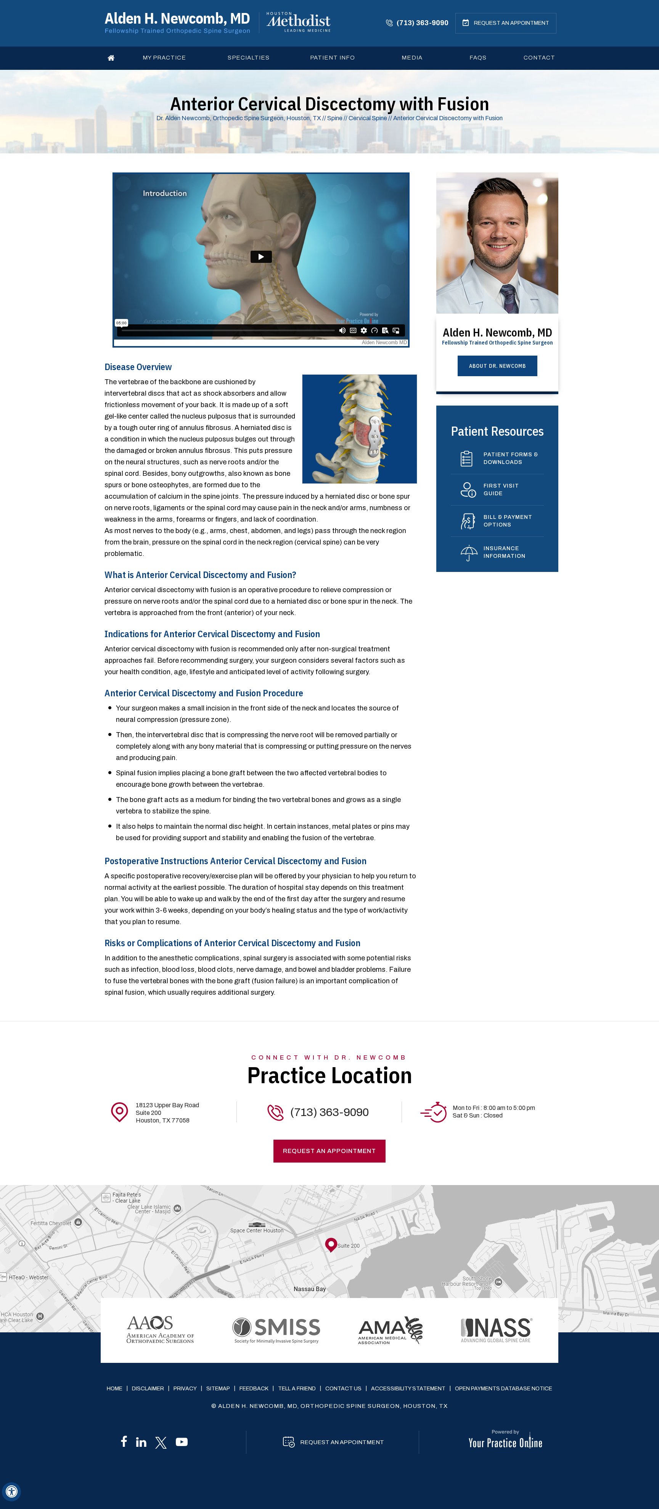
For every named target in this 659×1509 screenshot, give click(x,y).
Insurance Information (505, 552)
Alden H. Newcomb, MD (497, 335)
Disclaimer (148, 1388)
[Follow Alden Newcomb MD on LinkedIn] (141, 1444)
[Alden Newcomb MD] (177, 22)
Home (114, 1388)
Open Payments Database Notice (503, 1388)
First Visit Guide (501, 489)
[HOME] (111, 58)
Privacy (185, 1388)
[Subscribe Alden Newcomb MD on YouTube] (182, 1444)
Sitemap (218, 1388)
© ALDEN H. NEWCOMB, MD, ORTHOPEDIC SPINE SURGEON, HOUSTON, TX (329, 1406)
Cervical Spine (368, 118)
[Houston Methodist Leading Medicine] (298, 21)
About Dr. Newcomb (497, 365)
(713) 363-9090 (422, 23)
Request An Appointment (511, 23)
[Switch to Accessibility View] (11, 1491)
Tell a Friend (297, 1388)
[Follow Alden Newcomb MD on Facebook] (124, 1444)
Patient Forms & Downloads (511, 458)
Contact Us (343, 1388)
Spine (334, 118)
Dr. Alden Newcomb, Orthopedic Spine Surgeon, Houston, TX (238, 118)
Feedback (253, 1388)
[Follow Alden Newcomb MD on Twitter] (161, 1443)
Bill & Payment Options (508, 521)
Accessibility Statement (408, 1388)
